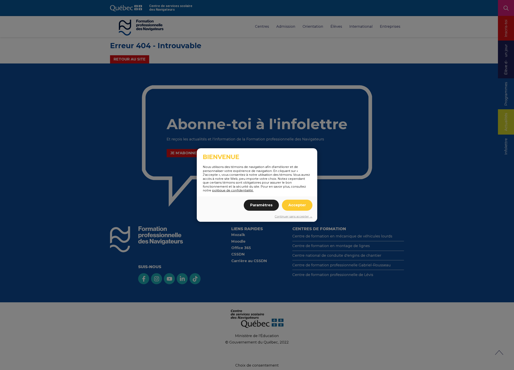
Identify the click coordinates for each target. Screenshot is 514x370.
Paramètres (261, 205)
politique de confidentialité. (233, 190)
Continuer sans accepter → (293, 216)
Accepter (297, 205)
